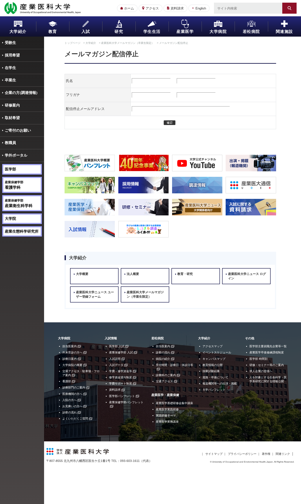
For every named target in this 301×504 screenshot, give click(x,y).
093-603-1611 (130, 461)
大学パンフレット (214, 389)
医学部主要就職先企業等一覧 (268, 346)
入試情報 (111, 338)
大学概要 (82, 274)
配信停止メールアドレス (85, 109)
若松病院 (251, 31)
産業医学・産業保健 (165, 395)
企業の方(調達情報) (21, 93)
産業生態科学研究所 (22, 231)
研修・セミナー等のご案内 (266, 365)
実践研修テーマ (166, 415)
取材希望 (12, 118)
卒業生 (10, 80)
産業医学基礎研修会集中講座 (174, 403)
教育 (52, 31)
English (200, 8)
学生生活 (152, 31)
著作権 (266, 453)
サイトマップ (214, 453)
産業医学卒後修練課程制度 (266, 352)
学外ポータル (16, 155)
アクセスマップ (213, 346)
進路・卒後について (215, 377)
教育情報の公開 (213, 365)
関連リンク (283, 453)
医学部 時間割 (258, 358)
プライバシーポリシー (242, 453)
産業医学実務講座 (167, 421)
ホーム (129, 8)
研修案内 (12, 105)
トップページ (72, 43)
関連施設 (284, 31)
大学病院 (218, 31)
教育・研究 (185, 274)
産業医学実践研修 (167, 409)
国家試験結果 (211, 371)
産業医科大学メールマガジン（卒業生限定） (127, 43)
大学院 (10, 219)
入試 (86, 31)
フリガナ (73, 95)
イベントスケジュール (217, 352)
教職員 (10, 143)
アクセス (152, 8)
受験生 (10, 43)
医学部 (10, 169)
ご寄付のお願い (18, 130)
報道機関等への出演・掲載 (220, 383)
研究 (119, 31)
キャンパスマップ (214, 358)
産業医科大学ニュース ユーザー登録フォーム (95, 294)
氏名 (69, 81)
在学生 (10, 68)
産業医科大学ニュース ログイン (247, 276)
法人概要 (133, 274)
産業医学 (185, 31)
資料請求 (177, 8)
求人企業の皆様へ (260, 371)
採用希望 (12, 55)
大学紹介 (18, 31)
